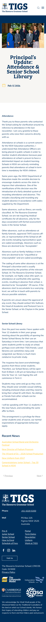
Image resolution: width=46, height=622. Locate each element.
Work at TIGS (31, 543)
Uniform (28, 540)
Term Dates (30, 534)
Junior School (8, 534)
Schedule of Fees (10, 543)
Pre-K (4, 531)
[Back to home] (14, 8)
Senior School (8, 537)
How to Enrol (8, 540)
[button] (43, 8)
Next (39, 475)
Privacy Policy (8, 572)
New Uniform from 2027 (13, 458)
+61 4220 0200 (28, 511)
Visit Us (10, 558)
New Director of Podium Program (17, 449)
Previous (9, 475)
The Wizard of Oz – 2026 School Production (22, 453)
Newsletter (30, 537)
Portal (28, 531)
